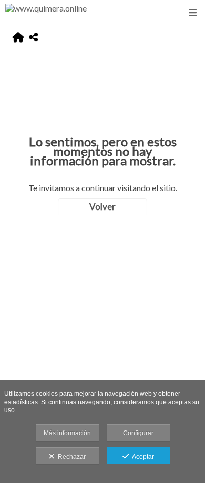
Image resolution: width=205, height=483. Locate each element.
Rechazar (70, 456)
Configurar (138, 433)
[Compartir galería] (33, 37)
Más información (67, 433)
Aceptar (141, 456)
